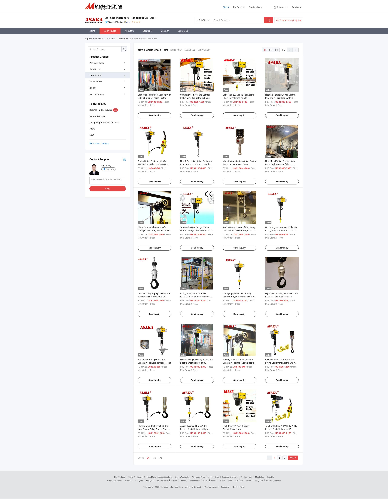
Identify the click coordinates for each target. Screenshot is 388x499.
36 (154, 457)
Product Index (246, 477)
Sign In (226, 7)
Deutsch (184, 480)
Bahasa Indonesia (273, 480)
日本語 (222, 480)
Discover (165, 30)
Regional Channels (229, 477)
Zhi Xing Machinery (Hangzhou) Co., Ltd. (129, 17)
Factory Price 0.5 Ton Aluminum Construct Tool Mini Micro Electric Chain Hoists (238, 362)
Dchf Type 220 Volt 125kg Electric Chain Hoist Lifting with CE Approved (238, 98)
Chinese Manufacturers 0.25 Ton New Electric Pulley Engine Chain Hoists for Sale (153, 429)
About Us (129, 30)
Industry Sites (213, 477)
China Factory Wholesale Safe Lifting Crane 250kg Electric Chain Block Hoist (153, 230)
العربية (205, 480)
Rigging (93, 87)
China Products (134, 477)
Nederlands (195, 480)
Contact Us (183, 30)
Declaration (225, 487)
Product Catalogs (101, 143)
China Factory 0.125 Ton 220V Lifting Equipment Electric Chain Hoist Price (280, 362)
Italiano (174, 480)
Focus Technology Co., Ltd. (174, 487)
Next (292, 457)
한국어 (214, 480)
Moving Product (96, 94)
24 (148, 458)
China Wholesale (182, 477)
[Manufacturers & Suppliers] (104, 6)
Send (107, 188)
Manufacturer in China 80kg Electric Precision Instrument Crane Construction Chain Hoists (239, 164)
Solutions (147, 30)
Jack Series (94, 69)
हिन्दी (230, 480)
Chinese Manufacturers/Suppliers (158, 477)
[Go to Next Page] (295, 50)
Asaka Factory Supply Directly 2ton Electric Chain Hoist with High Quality (154, 296)
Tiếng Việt (258, 480)
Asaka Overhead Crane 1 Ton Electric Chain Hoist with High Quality (194, 429)
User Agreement (210, 487)
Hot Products (119, 477)
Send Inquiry (155, 115)
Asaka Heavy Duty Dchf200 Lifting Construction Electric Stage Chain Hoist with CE (239, 230)
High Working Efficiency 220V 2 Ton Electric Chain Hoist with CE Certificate (196, 362)
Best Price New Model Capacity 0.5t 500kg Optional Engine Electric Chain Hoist (154, 98)
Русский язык (162, 480)
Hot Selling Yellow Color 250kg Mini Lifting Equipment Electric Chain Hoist (281, 230)
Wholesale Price (198, 477)
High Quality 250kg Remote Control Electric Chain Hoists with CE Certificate (281, 296)
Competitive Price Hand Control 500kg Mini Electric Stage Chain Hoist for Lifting (195, 98)
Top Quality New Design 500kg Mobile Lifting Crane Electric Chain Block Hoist (196, 230)
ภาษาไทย (239, 480)
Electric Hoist (95, 75)
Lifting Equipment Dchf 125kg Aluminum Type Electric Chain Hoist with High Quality (239, 296)
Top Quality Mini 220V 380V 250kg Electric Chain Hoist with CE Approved (281, 429)
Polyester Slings (96, 62)
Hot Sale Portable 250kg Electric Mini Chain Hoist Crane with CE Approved (280, 98)
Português (139, 480)
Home (92, 30)
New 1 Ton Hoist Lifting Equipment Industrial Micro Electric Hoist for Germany (196, 164)
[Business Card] (124, 159)
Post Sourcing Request (290, 20)
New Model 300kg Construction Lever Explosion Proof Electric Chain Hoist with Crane (280, 164)
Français (149, 480)
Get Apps (281, 7)
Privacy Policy (239, 487)
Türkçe (248, 480)
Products (111, 30)
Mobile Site (259, 477)
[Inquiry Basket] (268, 7)
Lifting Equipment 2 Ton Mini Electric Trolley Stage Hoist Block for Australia (197, 296)
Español (128, 480)
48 (161, 457)
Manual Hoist (95, 81)
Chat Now (110, 169)
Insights (270, 477)
